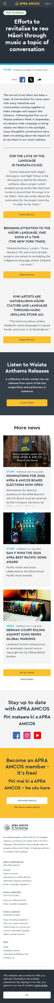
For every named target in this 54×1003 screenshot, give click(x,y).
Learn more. (41, 985)
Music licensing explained (15, 920)
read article (27, 215)
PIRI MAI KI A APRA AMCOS (27, 807)
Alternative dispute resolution (17, 881)
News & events (10, 874)
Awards (6, 870)
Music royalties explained (15, 904)
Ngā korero (27, 679)
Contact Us (8, 958)
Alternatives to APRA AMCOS (17, 877)
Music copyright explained (16, 884)
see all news (27, 673)
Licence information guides (16, 931)
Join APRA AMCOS (27, 801)
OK (27, 995)
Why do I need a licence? (15, 923)
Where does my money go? (16, 927)
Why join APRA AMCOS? (14, 900)
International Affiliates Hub (15, 954)
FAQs (5, 947)
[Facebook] (22, 80)
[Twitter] (31, 79)
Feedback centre (11, 951)
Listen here (27, 403)
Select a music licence (14, 934)
